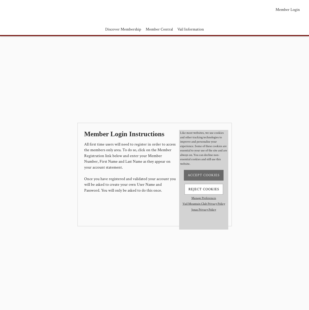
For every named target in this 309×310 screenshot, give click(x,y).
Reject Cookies (203, 189)
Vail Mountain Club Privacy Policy (204, 204)
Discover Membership (123, 29)
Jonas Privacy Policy (203, 210)
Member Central (159, 29)
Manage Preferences (203, 198)
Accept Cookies (204, 175)
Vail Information (190, 29)
